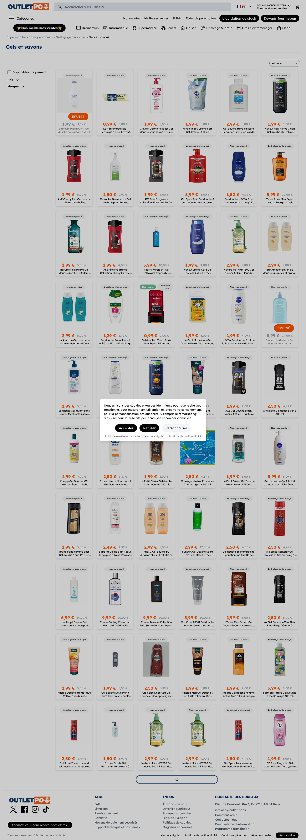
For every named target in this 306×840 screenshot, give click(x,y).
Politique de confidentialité (185, 436)
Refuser (149, 428)
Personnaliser (176, 428)
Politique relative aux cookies (122, 436)
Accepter (126, 428)
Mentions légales (154, 436)
